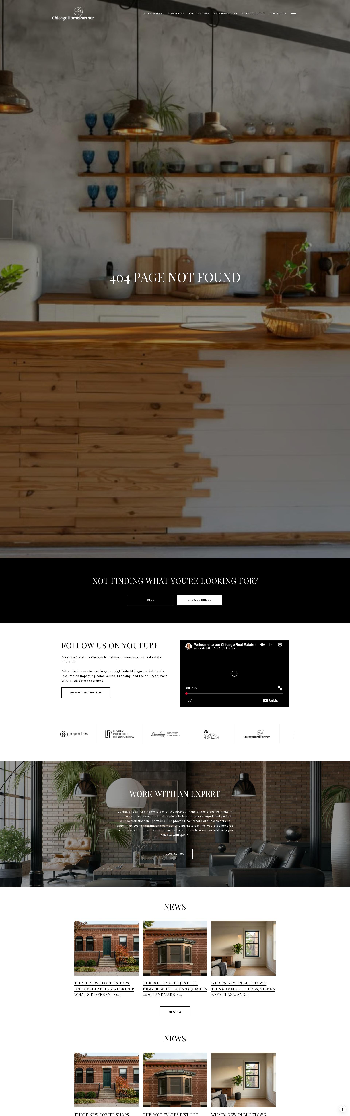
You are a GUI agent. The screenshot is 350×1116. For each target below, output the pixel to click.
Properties (176, 13)
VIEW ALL (175, 1011)
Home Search (153, 13)
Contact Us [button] (175, 853)
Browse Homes (199, 599)
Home (150, 599)
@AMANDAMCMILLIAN (85, 692)
